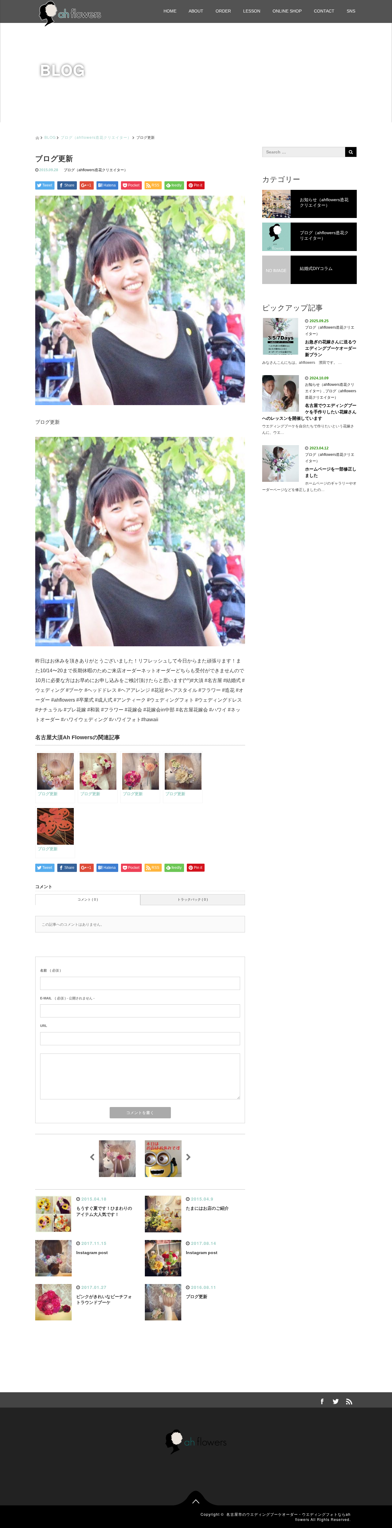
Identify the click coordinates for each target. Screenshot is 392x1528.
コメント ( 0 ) (87, 899)
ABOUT (196, 11)
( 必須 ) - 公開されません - (67, 998)
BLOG (50, 137)
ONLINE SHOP (287, 11)
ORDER (223, 11)
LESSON (251, 11)
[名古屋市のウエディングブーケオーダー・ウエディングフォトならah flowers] (70, 13)
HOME (170, 11)
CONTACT (324, 11)
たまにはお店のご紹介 (207, 1208)
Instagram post (92, 1252)
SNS (351, 11)
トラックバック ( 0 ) (192, 899)
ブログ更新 (196, 1296)
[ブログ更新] (140, 541)
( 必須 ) (50, 970)
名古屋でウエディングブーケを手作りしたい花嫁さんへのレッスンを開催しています (309, 412)
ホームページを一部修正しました (330, 472)
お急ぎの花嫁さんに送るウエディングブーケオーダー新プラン (330, 348)
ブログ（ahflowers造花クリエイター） (96, 137)
